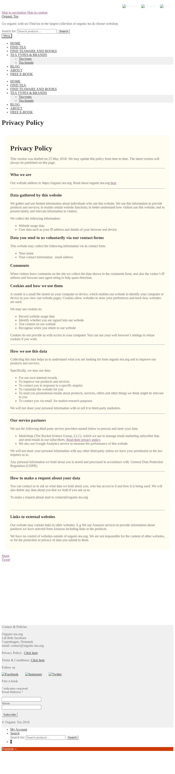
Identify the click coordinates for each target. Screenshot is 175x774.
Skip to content (37, 12)
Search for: (9, 31)
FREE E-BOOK (21, 74)
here (113, 183)
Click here (31, 653)
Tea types (25, 59)
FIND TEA (18, 47)
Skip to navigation (14, 12)
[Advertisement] (87, 593)
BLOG (15, 66)
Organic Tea (10, 16)
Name (6, 703)
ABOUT (16, 70)
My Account (18, 729)
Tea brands (26, 62)
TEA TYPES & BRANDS (28, 55)
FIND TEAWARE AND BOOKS (33, 51)
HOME (15, 43)
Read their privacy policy (83, 440)
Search (14, 733)
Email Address (12, 692)
